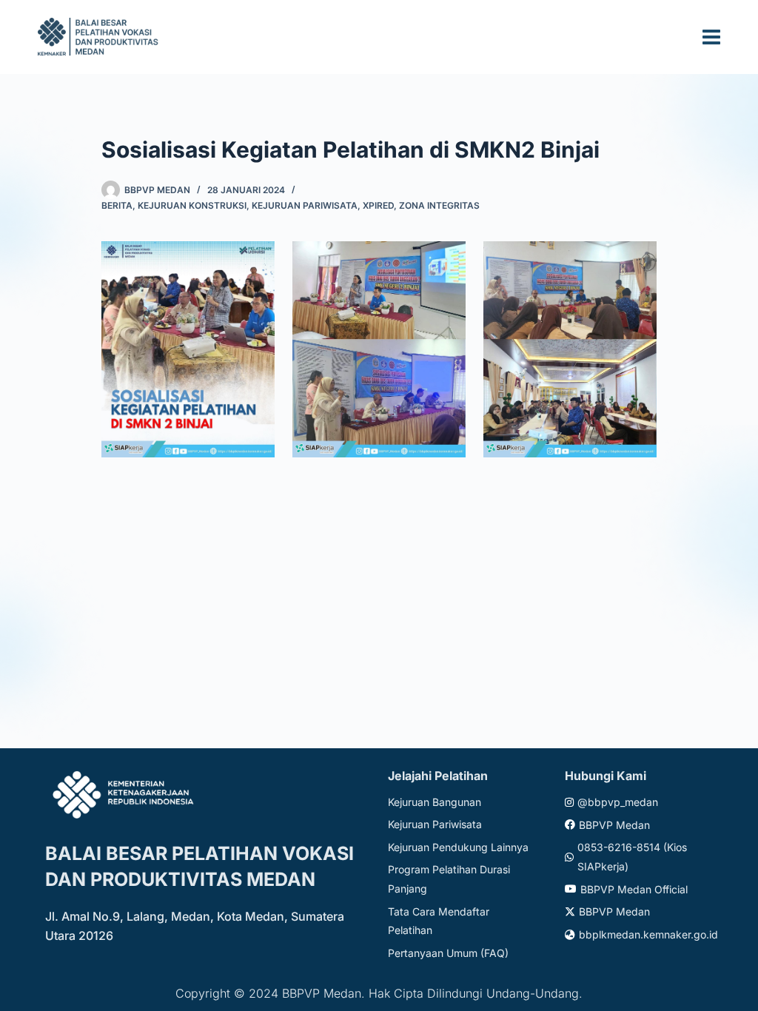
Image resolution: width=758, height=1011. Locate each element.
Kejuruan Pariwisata (305, 205)
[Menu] (711, 37)
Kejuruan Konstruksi (192, 205)
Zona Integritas (439, 205)
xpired (378, 205)
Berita (117, 205)
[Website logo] (100, 37)
